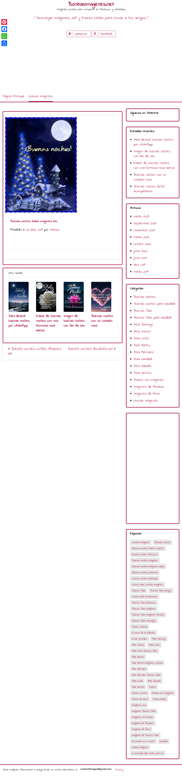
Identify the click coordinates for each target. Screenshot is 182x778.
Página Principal (13, 96)
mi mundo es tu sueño (143, 741)
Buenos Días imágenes (144, 609)
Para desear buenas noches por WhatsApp (19, 321)
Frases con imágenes (149, 380)
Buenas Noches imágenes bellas (148, 566)
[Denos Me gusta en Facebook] (104, 36)
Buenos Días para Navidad (152, 317)
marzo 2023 (141, 237)
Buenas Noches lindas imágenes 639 (34, 351)
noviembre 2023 (144, 230)
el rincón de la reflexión (143, 633)
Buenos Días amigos (161, 591)
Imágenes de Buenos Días (145, 735)
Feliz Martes (142, 345)
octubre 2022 (142, 244)
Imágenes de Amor (147, 393)
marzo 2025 (142, 216)
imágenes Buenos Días (144, 711)
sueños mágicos (140, 747)
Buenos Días (143, 310)
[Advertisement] (91, 64)
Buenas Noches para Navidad (154, 304)
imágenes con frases (142, 717)
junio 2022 (140, 251)
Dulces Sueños (139, 627)
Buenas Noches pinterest (145, 573)
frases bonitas (139, 693)
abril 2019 (139, 265)
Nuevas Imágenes (41, 96)
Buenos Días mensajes (144, 621)
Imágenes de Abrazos (149, 386)
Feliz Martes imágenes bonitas (147, 663)
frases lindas (159, 699)
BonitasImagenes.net (91, 4)
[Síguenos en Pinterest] (79, 36)
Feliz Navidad (143, 359)
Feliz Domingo (143, 324)
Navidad (164, 741)
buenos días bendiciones (144, 597)
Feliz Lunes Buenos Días (144, 651)
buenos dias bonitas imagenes (147, 585)
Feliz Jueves (142, 331)
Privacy (119, 770)
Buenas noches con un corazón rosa (102, 321)
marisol (54, 229)
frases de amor (140, 699)
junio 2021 (140, 258)
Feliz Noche (137, 681)
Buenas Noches (145, 297)
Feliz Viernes (143, 373)
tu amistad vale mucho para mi (147, 753)
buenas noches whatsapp (144, 579)
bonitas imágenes (141, 542)
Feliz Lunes (141, 338)
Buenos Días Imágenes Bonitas (148, 615)
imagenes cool (139, 705)
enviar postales (139, 639)
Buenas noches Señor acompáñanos (149, 189)
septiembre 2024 (145, 223)
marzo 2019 (141, 271)
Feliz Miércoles (144, 352)
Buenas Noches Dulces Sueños (148, 548)
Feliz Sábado (142, 366)
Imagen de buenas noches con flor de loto (74, 321)
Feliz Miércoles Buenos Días (146, 675)
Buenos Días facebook (144, 603)
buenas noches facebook (144, 554)
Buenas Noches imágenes (145, 560)
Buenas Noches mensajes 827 (91, 349)
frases (152, 687)
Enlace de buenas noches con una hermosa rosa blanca (48, 323)
